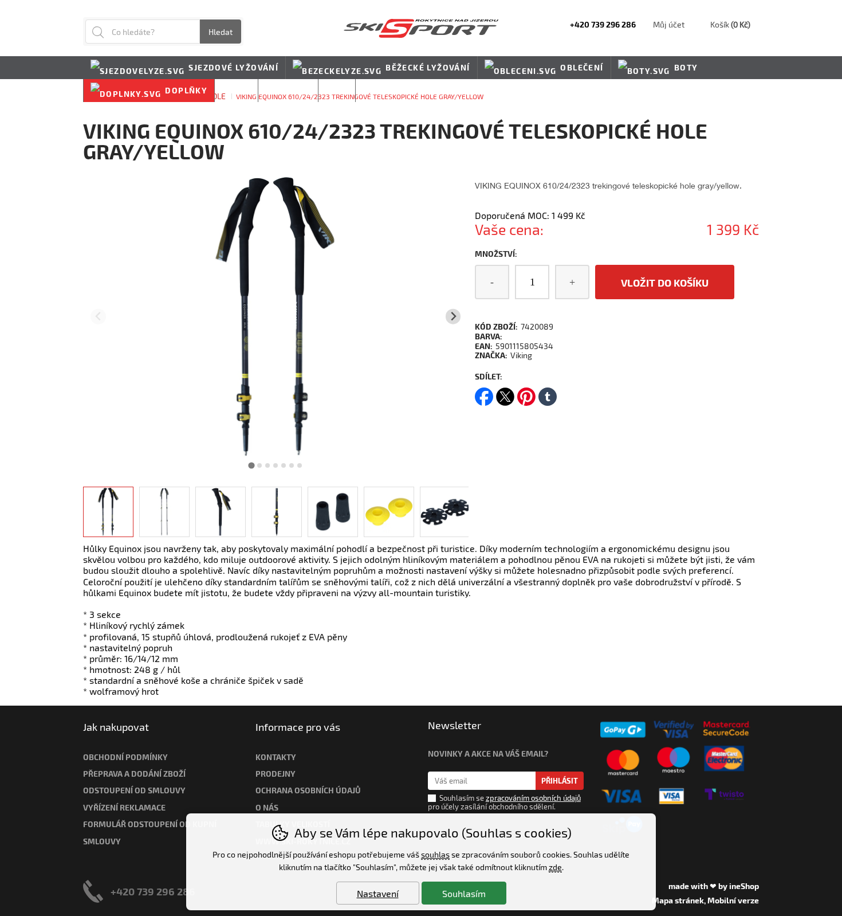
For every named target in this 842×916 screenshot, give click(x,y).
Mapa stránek (678, 900)
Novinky (383, 90)
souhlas (435, 854)
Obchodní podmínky (125, 757)
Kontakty (275, 757)
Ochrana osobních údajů (308, 790)
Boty (686, 67)
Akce (336, 90)
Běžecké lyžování (427, 67)
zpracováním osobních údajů (533, 798)
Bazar (236, 90)
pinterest (526, 392)
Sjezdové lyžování (233, 67)
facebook (484, 392)
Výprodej (288, 90)
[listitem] (108, 512)
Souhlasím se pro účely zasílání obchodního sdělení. (504, 802)
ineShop (744, 886)
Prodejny (275, 773)
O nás (266, 807)
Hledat (220, 32)
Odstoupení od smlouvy (134, 790)
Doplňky (186, 90)
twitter (505, 392)
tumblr (547, 392)
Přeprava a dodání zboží (134, 773)
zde (555, 867)
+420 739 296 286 (153, 891)
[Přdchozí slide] (98, 316)
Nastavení (378, 893)
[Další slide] (453, 316)
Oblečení (581, 67)
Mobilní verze (733, 900)
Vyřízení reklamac (122, 807)
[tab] (252, 465)
